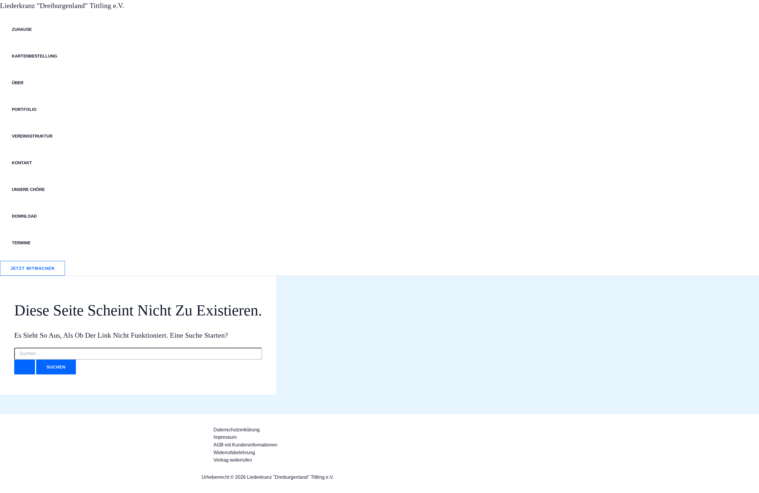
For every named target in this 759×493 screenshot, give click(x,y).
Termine (21, 242)
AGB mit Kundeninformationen (245, 444)
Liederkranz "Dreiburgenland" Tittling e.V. (62, 5)
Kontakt (22, 162)
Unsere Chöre (28, 189)
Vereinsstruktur (32, 136)
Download (24, 216)
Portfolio (24, 109)
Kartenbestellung (34, 56)
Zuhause (22, 29)
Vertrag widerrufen (232, 459)
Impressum (225, 437)
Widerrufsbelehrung (234, 452)
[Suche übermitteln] (24, 367)
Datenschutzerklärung (236, 429)
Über (17, 82)
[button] (32, 268)
